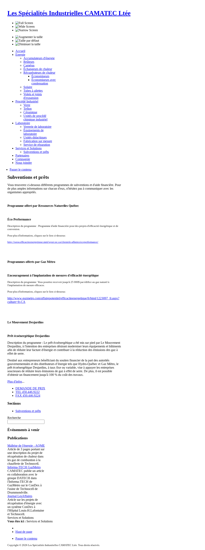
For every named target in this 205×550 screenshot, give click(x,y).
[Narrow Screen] (26, 30)
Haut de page (23, 531)
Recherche (14, 417)
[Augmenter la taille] (29, 37)
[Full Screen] (24, 23)
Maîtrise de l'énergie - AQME (26, 445)
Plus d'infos (14, 381)
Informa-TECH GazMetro (24, 467)
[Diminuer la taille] (27, 44)
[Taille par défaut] (27, 40)
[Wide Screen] (25, 26)
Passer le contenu (20, 169)
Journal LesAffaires (19, 496)
